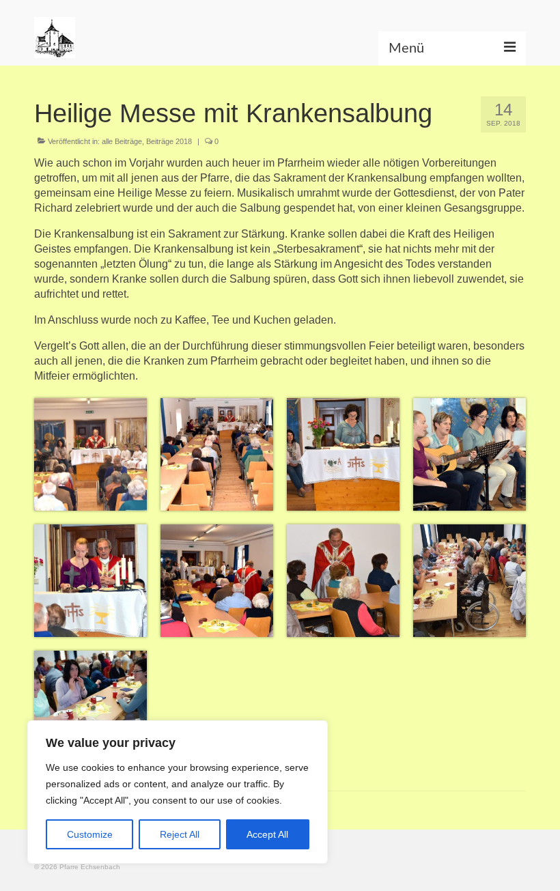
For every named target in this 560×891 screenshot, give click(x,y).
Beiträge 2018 (169, 141)
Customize (90, 834)
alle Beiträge (122, 141)
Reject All (179, 834)
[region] (177, 792)
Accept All (267, 834)
